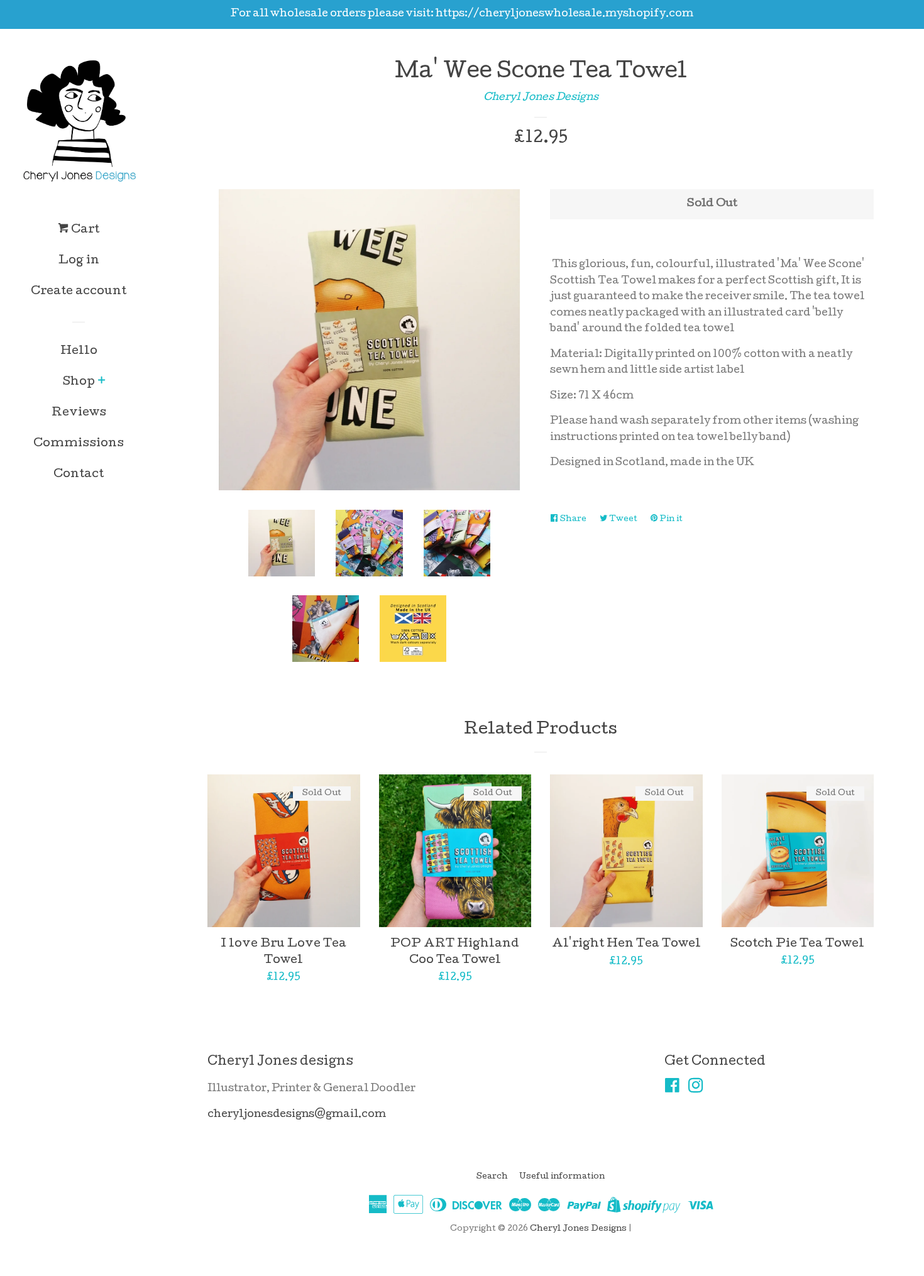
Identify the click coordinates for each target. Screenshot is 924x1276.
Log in (78, 261)
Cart (84, 230)
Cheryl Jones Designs (540, 97)
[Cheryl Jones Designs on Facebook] (672, 1089)
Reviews (79, 413)
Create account (78, 292)
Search (492, 1177)
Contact (78, 475)
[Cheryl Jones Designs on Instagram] (695, 1089)
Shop (79, 382)
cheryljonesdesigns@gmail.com (296, 1114)
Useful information (562, 1177)
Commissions (78, 444)
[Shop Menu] (101, 382)
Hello (78, 352)
